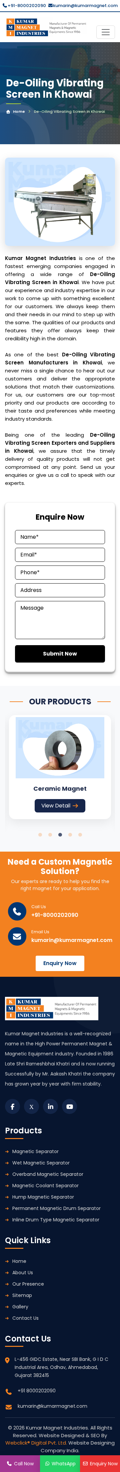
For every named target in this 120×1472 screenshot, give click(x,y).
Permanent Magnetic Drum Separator (56, 1208)
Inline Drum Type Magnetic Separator (55, 1219)
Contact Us (25, 1318)
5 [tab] (80, 835)
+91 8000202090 (37, 1390)
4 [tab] (70, 835)
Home (19, 111)
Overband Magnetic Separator (47, 1174)
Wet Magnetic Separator (41, 1162)
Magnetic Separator (35, 1151)
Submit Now (60, 654)
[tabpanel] (60, 767)
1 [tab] (40, 835)
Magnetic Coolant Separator (45, 1185)
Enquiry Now (60, 963)
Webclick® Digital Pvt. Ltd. (36, 1442)
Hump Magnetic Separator (43, 1197)
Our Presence (28, 1284)
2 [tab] (50, 835)
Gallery (20, 1306)
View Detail (55, 805)
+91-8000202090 (27, 5)
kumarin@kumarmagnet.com (85, 5)
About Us (22, 1272)
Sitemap (22, 1295)
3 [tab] (60, 835)
